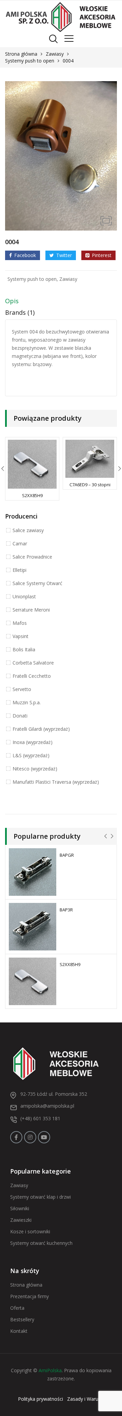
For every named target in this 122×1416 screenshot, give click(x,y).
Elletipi (19, 570)
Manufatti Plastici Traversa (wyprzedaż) (56, 782)
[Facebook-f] (16, 1137)
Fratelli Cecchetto (32, 676)
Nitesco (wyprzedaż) (35, 768)
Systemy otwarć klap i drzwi (40, 1197)
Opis (12, 301)
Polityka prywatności (40, 1399)
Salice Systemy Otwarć (37, 583)
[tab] (61, 302)
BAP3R (66, 910)
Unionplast (24, 596)
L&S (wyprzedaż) (31, 755)
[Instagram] (30, 1137)
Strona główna (21, 54)
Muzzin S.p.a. (27, 702)
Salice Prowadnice (32, 556)
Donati (20, 715)
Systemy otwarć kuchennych (41, 1243)
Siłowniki (19, 1208)
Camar (20, 543)
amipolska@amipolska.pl (47, 1106)
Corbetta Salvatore (33, 662)
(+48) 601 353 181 (40, 1118)
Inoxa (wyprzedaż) (33, 742)
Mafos (20, 623)
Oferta (17, 1308)
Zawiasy (55, 54)
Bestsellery (22, 1319)
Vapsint (20, 636)
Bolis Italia (24, 649)
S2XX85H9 (32, 495)
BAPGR (67, 855)
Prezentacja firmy (29, 1296)
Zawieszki (21, 1220)
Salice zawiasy (28, 530)
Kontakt (18, 1331)
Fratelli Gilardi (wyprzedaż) (41, 729)
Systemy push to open (29, 60)
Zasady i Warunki (85, 1399)
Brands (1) (20, 312)
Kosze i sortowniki (30, 1231)
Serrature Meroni (31, 609)
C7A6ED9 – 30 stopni (89, 485)
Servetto (22, 689)
